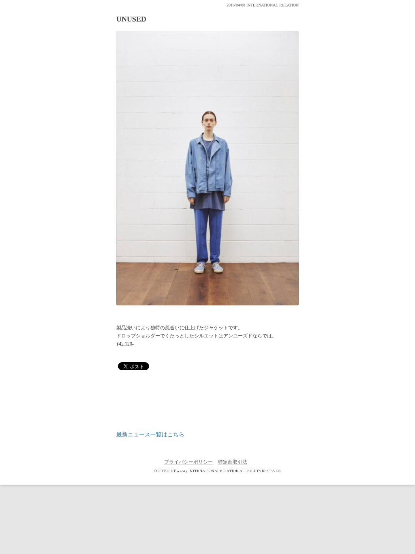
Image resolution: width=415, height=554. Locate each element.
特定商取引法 (232, 462)
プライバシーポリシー (188, 462)
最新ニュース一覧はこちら (150, 435)
